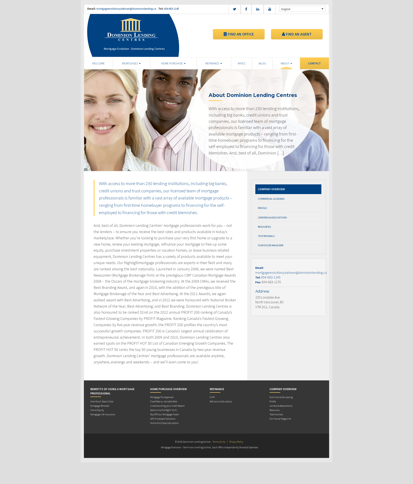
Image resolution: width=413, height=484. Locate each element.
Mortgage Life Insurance (102, 414)
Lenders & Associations (272, 217)
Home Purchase (172, 63)
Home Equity (97, 410)
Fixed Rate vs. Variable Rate (163, 401)
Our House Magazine (271, 245)
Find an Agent (298, 34)
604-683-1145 (171, 9)
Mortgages (130, 63)
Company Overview (271, 189)
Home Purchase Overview (168, 389)
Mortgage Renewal (99, 405)
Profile (262, 208)
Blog (262, 63)
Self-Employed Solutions (162, 418)
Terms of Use (218, 441)
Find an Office (240, 34)
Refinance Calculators (221, 401)
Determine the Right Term (163, 410)
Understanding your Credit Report (167, 405)
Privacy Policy (236, 441)
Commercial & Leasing (271, 198)
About (285, 63)
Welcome (98, 63)
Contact (314, 63)
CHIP (212, 397)
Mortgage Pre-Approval (162, 397)
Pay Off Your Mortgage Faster (164, 414)
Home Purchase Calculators (164, 423)
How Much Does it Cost (101, 401)
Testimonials (266, 236)
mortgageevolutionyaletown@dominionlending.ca (126, 9)
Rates (241, 63)
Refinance (212, 63)
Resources (264, 226)
